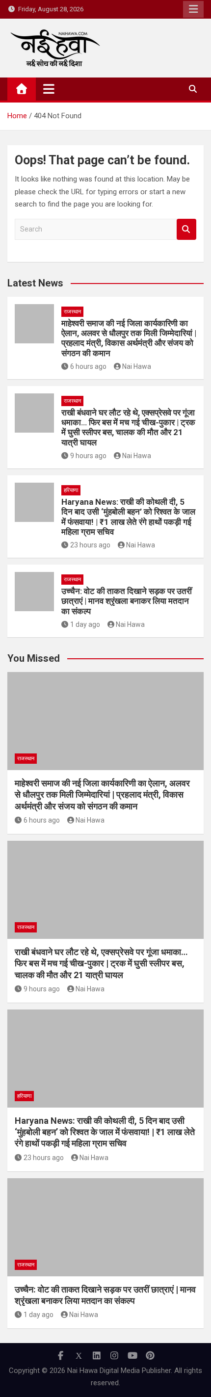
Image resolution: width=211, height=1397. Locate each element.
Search (186, 229)
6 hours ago (88, 366)
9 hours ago (88, 456)
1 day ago (85, 624)
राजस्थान (72, 312)
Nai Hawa (136, 366)
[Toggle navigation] (49, 89)
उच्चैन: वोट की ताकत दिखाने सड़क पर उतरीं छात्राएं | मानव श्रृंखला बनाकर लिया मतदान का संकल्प (126, 601)
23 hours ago (90, 545)
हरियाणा (71, 490)
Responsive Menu (193, 9)
